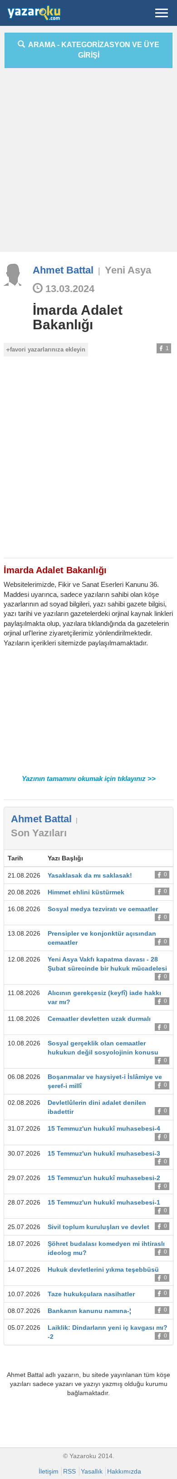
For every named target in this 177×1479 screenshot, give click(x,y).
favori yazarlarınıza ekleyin (47, 349)
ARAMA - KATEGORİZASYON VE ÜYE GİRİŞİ (92, 50)
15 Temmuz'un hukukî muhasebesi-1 (104, 1202)
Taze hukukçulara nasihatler (91, 1294)
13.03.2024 (68, 288)
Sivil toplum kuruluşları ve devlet (98, 1226)
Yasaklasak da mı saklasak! (90, 875)
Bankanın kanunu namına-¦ (89, 1310)
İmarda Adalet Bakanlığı (78, 317)
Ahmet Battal (63, 270)
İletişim (49, 1471)
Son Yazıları (39, 833)
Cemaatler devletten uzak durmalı (99, 1018)
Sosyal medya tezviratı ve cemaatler (103, 909)
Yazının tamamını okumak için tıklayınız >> (89, 778)
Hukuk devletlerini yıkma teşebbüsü (103, 1269)
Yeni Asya (128, 270)
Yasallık (92, 1471)
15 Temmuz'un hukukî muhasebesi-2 (104, 1177)
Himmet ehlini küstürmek (86, 892)
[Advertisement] (88, 163)
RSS (69, 1471)
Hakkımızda (124, 1471)
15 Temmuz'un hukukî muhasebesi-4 (104, 1128)
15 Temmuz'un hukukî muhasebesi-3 (104, 1153)
